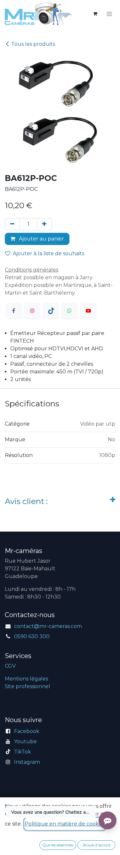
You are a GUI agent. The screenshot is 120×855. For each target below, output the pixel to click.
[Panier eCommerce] (95, 14)
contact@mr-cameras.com (48, 626)
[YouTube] (88, 310)
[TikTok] (51, 310)
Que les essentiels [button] (57, 845)
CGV (10, 666)
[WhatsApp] (69, 310)
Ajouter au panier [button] (41, 239)
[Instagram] (32, 310)
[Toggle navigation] (109, 14)
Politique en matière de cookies (65, 824)
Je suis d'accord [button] (96, 845)
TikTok (22, 752)
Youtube (25, 741)
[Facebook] (13, 310)
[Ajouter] (44, 224)
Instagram (27, 762)
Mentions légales (26, 679)
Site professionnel (27, 686)
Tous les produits (33, 44)
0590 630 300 (32, 636)
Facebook (26, 731)
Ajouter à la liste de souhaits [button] (48, 253)
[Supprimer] (12, 224)
